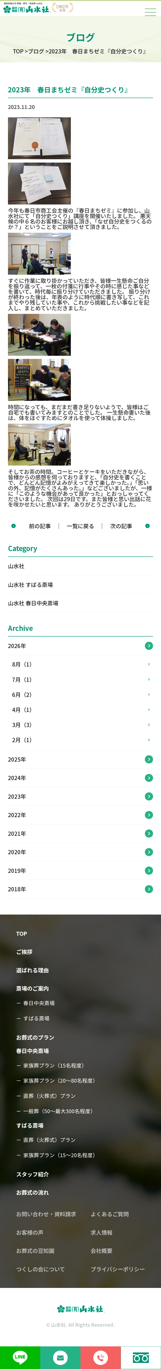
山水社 (16, 566)
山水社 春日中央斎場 (33, 603)
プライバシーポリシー (118, 1269)
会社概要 (101, 1250)
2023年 (17, 796)
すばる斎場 (36, 1018)
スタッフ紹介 (32, 1174)
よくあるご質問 (110, 1214)
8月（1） (23, 664)
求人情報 (101, 1232)
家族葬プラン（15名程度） (55, 1065)
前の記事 (40, 526)
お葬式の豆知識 (35, 1250)
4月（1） (23, 710)
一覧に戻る (80, 526)
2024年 (17, 778)
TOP (21, 933)
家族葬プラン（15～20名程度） (60, 1154)
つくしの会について (40, 1269)
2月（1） (23, 740)
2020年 (17, 852)
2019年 (17, 871)
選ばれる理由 (32, 970)
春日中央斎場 (39, 1002)
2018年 (17, 889)
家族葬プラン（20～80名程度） (60, 1080)
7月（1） (23, 679)
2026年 (17, 646)
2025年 (17, 759)
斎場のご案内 (32, 988)
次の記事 (121, 526)
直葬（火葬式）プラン (49, 1095)
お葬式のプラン (35, 1037)
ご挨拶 (24, 951)
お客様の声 (29, 1232)
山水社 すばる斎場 (30, 585)
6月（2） (23, 695)
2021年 (17, 833)
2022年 (17, 815)
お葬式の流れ (32, 1192)
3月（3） (23, 725)
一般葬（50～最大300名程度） (59, 1110)
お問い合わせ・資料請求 (46, 1214)
